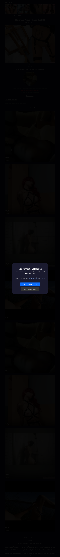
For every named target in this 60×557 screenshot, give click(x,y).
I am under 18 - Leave (30, 289)
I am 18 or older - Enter (30, 284)
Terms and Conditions (34, 278)
